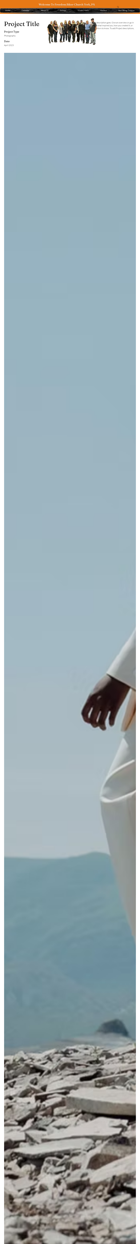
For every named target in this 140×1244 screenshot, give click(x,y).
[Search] (118, 7)
